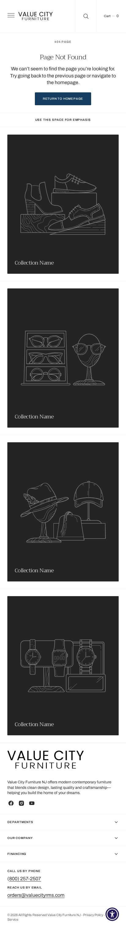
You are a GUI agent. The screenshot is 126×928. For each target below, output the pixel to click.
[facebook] (11, 803)
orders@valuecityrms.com (36, 895)
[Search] (86, 16)
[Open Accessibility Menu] (112, 914)
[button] (10, 16)
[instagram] (21, 803)
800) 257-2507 (25, 878)
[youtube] (31, 803)
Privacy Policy (93, 915)
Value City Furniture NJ (64, 915)
